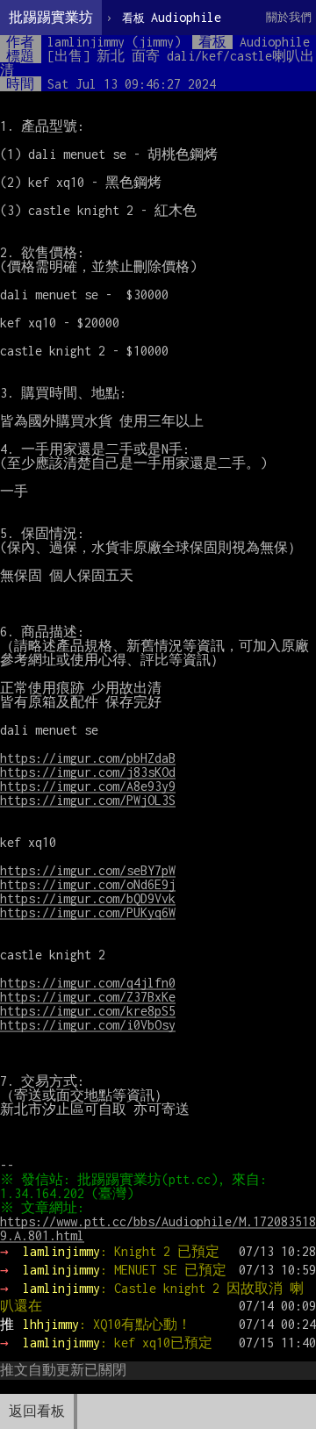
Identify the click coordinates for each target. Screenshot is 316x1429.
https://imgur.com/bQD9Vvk (88, 898)
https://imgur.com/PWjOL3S (88, 800)
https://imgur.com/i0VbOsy (88, 1024)
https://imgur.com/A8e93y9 (88, 786)
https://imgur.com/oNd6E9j (88, 884)
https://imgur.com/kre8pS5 (88, 1010)
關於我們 (289, 17)
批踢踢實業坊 (51, 17)
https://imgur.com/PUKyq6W (88, 912)
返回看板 (37, 1411)
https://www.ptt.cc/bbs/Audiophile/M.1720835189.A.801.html (158, 1228)
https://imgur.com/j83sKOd (88, 772)
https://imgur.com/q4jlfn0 (88, 982)
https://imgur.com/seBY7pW (88, 870)
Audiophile (171, 17)
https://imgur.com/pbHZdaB (88, 757)
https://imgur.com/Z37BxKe (88, 996)
